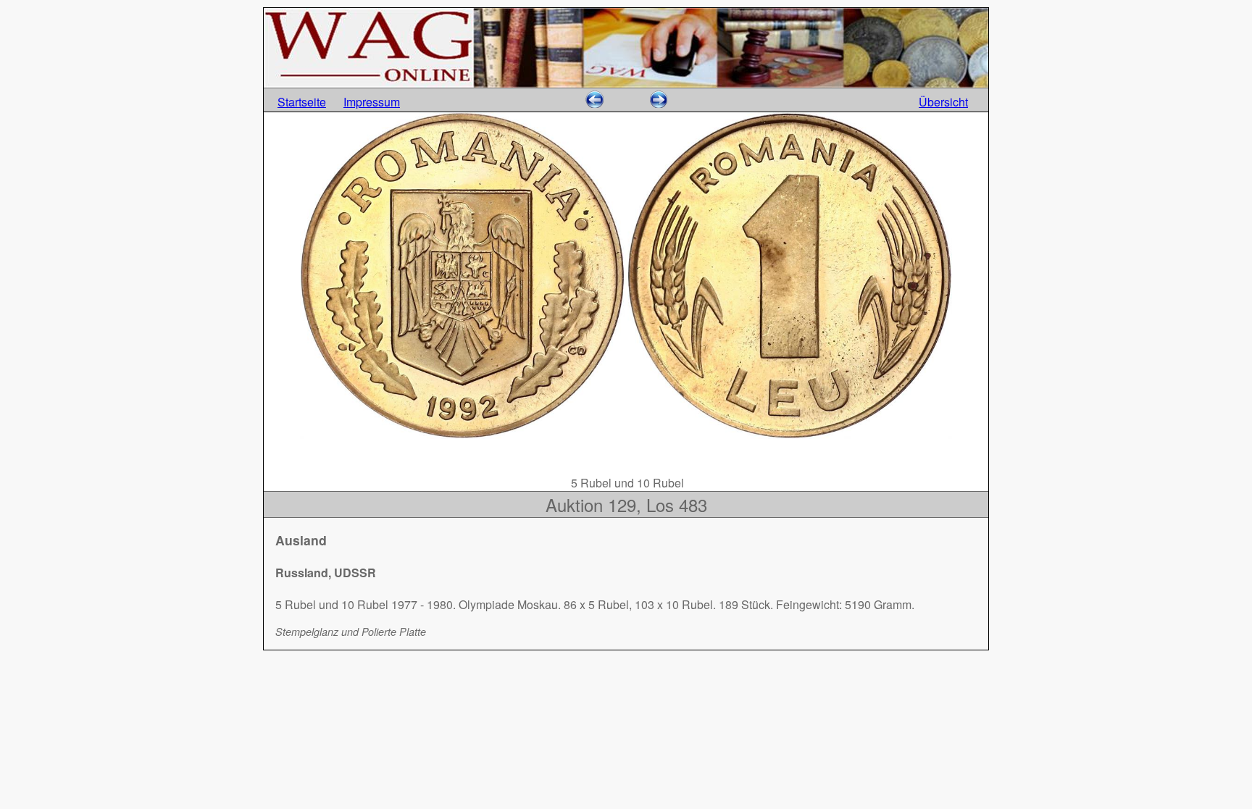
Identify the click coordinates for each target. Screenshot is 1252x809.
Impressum (371, 101)
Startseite (301, 101)
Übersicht (943, 101)
